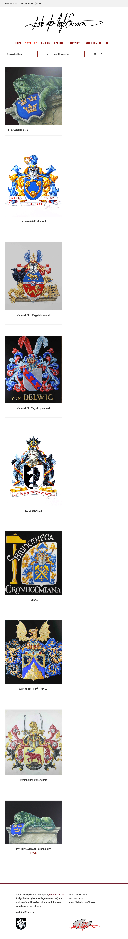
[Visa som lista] (101, 54)
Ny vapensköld (33, 511)
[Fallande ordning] (48, 54)
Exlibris (34, 599)
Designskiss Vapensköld (33, 780)
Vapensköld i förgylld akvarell (33, 315)
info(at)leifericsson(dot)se (30, 3)
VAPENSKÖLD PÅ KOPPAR (33, 689)
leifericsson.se (56, 894)
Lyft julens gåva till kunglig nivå (33, 849)
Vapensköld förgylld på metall (33, 408)
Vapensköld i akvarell (34, 221)
